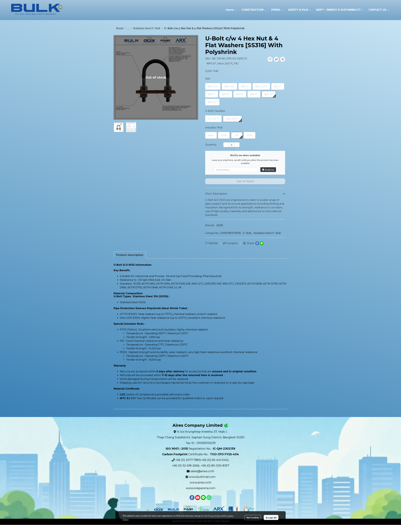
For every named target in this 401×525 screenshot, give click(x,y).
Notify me (269, 169)
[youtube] (197, 497)
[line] (203, 497)
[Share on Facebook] (257, 243)
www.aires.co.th (200, 482)
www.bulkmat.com (202, 477)
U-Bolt (247, 233)
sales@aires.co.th (202, 471)
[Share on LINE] (261, 243)
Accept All (271, 517)
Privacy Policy (214, 515)
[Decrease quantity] (226, 144)
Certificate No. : (200, 454)
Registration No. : (200, 448)
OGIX (219, 225)
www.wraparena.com (200, 488)
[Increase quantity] (237, 144)
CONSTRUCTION (231, 233)
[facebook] (192, 497)
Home (120, 28)
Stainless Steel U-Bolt (146, 28)
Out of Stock (245, 181)
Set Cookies (253, 517)
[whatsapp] (208, 497)
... (128, 28)
